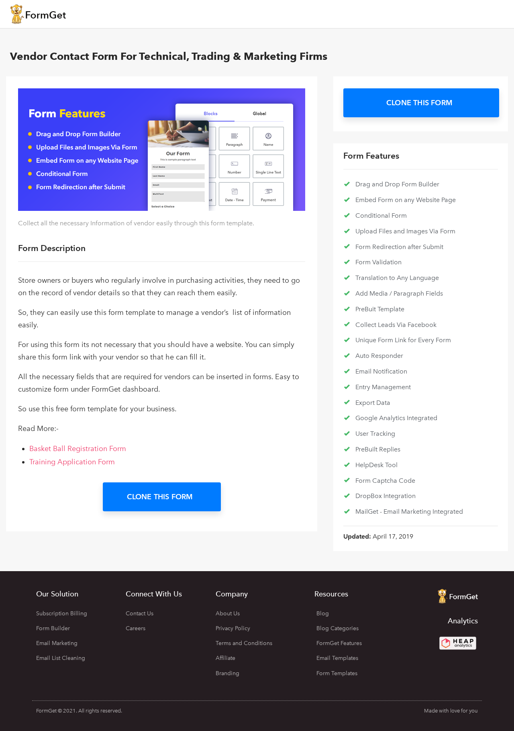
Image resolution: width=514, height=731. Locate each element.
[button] (162, 496)
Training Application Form (72, 461)
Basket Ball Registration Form (77, 448)
